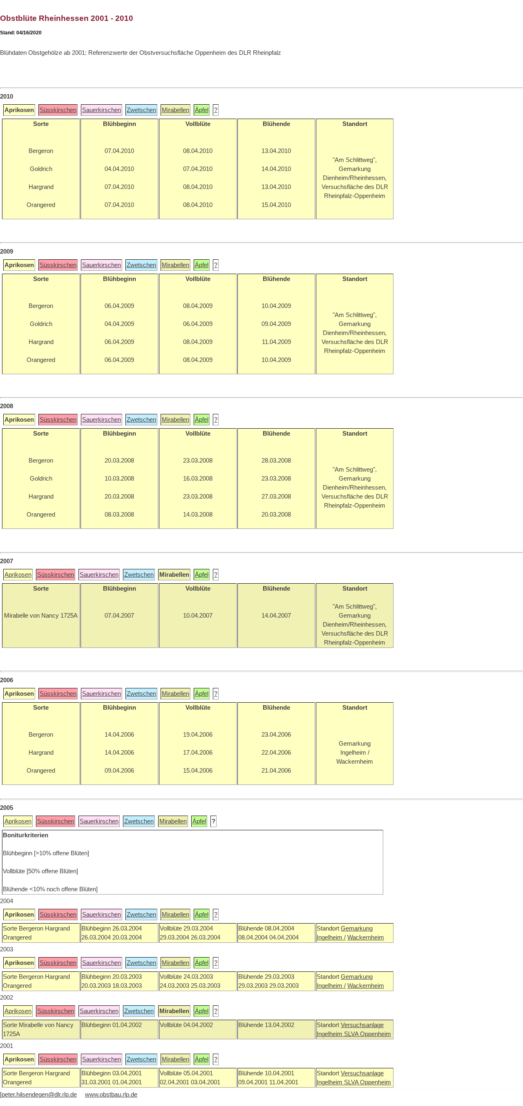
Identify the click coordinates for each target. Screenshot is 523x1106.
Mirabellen (175, 110)
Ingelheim (330, 1034)
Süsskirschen (58, 110)
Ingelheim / (331, 937)
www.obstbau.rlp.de (111, 1094)
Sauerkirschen (101, 110)
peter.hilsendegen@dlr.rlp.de (39, 1094)
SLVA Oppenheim (367, 1034)
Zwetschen (141, 110)
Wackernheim (365, 937)
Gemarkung (357, 928)
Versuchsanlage (362, 1025)
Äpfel (201, 110)
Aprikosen (17, 574)
